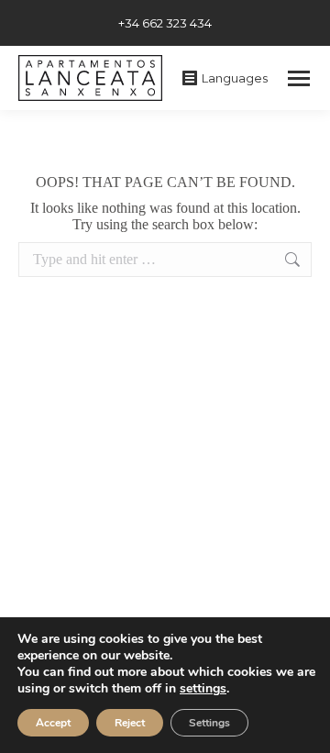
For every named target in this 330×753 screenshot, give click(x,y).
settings (203, 689)
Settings (209, 722)
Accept (53, 722)
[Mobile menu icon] (299, 78)
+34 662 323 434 (165, 23)
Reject (130, 722)
